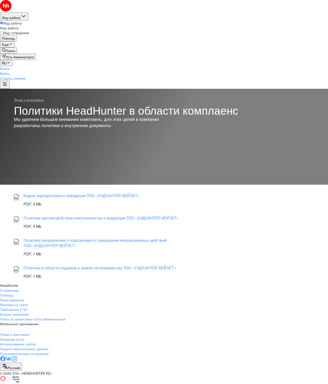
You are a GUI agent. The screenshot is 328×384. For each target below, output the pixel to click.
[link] (8, 50)
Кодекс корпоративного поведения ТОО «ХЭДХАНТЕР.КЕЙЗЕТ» (82, 195)
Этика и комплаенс (29, 100)
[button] (4, 68)
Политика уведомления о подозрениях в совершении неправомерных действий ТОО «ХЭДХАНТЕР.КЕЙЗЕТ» (95, 242)
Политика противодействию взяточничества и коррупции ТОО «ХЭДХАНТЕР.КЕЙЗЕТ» (101, 218)
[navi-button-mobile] (5, 85)
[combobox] (11, 367)
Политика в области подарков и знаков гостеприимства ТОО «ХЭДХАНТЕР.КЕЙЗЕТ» (100, 268)
